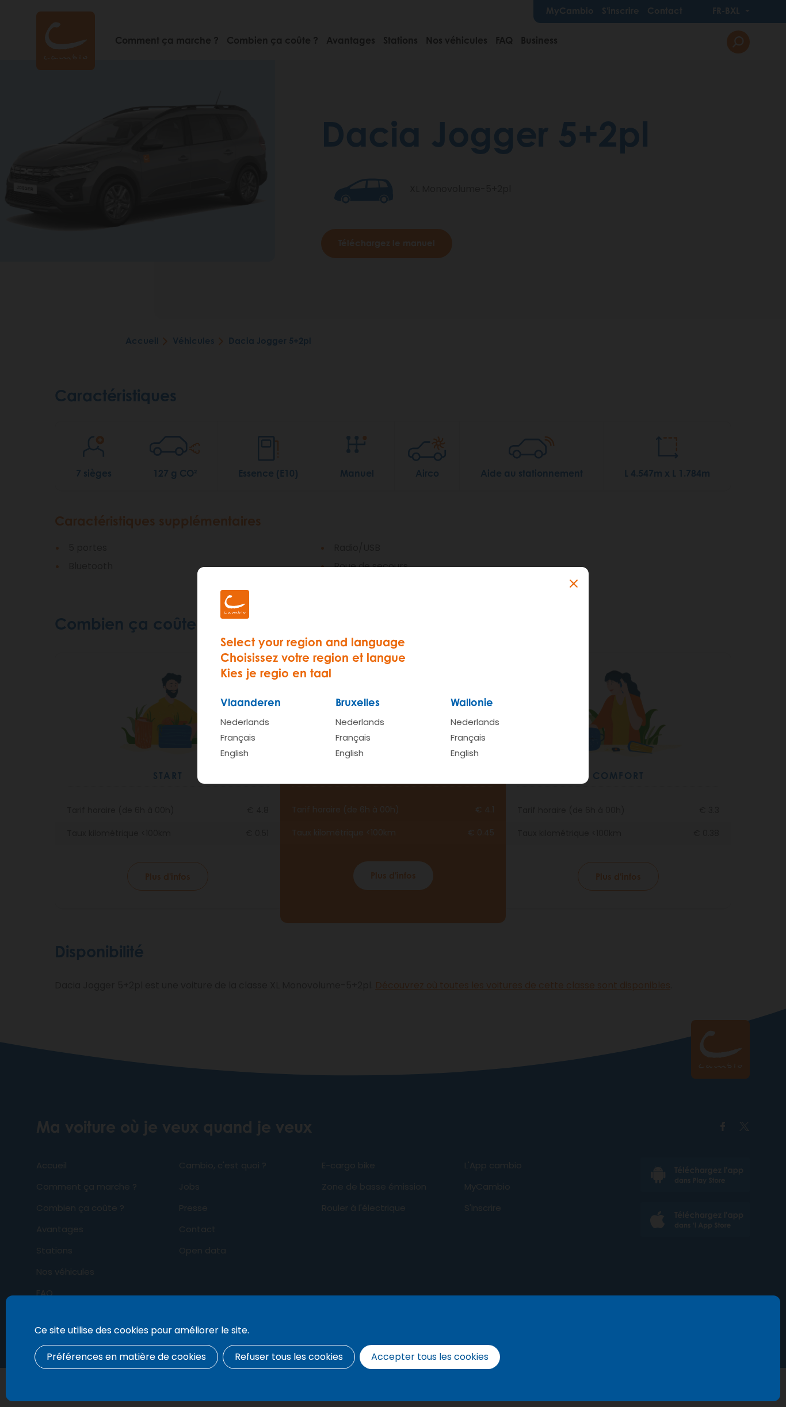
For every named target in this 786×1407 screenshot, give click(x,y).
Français (237, 737)
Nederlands (244, 722)
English (234, 753)
